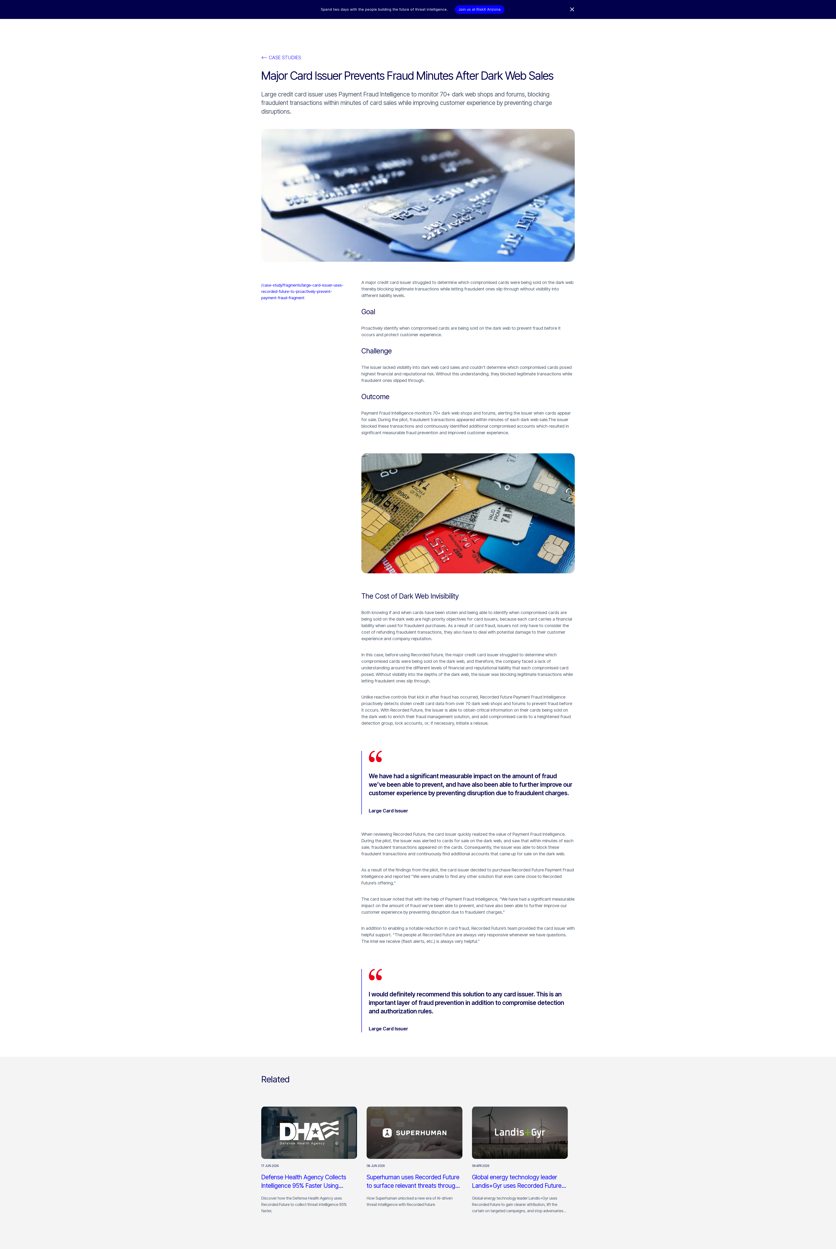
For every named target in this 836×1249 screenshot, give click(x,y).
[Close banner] (572, 9)
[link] (309, 1162)
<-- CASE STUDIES (281, 57)
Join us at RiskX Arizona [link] (479, 9)
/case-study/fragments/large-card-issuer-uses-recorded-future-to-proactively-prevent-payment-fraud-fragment (302, 291)
